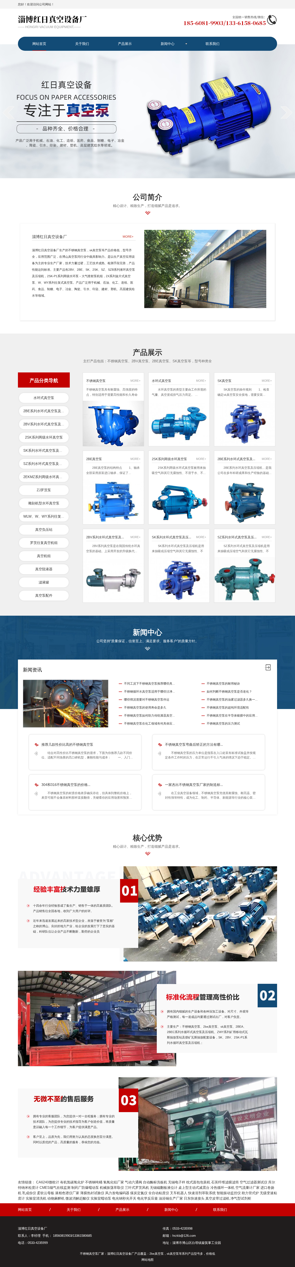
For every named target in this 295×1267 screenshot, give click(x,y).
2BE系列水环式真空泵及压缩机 (47, 411)
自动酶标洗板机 (155, 1182)
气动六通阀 (133, 1182)
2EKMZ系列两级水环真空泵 (44, 477)
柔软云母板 (45, 1193)
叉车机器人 (178, 1193)
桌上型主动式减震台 (193, 1187)
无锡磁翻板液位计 (164, 1187)
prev (8, 112)
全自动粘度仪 (158, 1193)
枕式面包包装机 (198, 1182)
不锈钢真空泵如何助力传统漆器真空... (149, 715)
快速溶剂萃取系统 (202, 1193)
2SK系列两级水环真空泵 (44, 437)
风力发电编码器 (117, 1193)
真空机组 (44, 556)
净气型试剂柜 (240, 1198)
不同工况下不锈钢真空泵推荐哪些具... (149, 683)
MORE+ (128, 236)
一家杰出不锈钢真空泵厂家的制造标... (194, 785)
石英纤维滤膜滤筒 (225, 1182)
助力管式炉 (250, 1193)
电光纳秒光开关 (124, 1198)
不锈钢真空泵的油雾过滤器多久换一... (232, 699)
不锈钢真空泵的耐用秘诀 (223, 683)
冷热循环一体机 (222, 1187)
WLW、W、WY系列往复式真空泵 (49, 516)
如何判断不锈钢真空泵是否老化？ (229, 691)
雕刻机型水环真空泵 (43, 503)
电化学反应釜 (147, 1198)
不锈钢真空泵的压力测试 (223, 723)
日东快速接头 (194, 1198)
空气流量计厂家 (247, 1187)
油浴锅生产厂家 (171, 1198)
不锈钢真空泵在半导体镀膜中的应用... (232, 715)
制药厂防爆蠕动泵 (85, 1187)
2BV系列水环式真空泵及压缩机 (47, 424)
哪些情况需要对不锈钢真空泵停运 (146, 699)
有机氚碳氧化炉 (72, 1182)
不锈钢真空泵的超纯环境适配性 (228, 707)
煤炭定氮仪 (139, 1193)
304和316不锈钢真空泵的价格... (65, 785)
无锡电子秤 (176, 1182)
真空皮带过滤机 (217, 1198)
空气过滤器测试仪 (253, 1182)
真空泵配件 (43, 595)
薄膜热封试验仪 (92, 1193)
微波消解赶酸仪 (77, 1198)
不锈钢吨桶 (93, 1182)
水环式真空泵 (43, 398)
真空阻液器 (43, 569)
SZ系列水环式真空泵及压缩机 (46, 464)
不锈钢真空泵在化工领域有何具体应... (149, 723)
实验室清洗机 (36, 1198)
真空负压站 (43, 529)
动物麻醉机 (56, 1198)
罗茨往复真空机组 (44, 543)
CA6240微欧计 (47, 1182)
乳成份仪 (29, 1193)
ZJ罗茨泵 (44, 490)
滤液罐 (44, 582)
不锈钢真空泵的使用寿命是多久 (145, 707)
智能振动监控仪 (229, 1193)
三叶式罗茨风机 (137, 1187)
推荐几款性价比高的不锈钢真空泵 (67, 744)
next (286, 112)
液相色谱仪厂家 (67, 1193)
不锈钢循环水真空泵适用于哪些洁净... (149, 691)
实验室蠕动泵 (100, 1198)
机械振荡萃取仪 (112, 1187)
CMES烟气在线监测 (55, 1187)
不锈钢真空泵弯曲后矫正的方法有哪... (194, 744)
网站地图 (147, 1259)
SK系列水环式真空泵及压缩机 (46, 450)
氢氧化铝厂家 (113, 1182)
